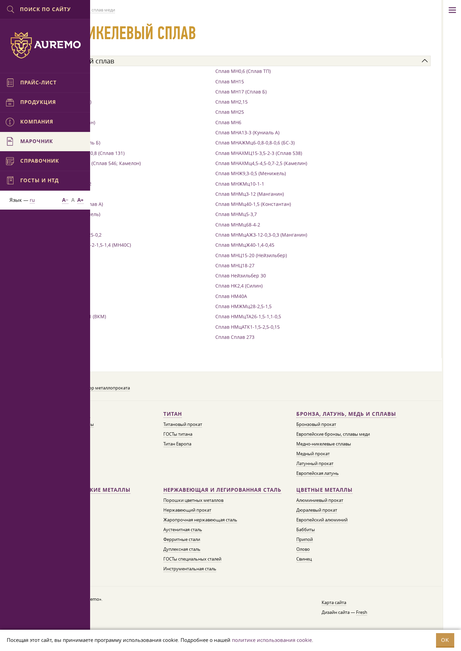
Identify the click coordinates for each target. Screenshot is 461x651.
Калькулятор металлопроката (98, 388)
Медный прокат (313, 454)
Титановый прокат (182, 424)
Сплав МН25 (229, 112)
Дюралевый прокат (316, 510)
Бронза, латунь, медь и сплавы (346, 413)
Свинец (304, 559)
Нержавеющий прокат (187, 510)
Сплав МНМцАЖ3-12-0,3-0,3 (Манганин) (261, 235)
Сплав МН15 (229, 81)
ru (32, 199)
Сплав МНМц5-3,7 (236, 214)
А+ (80, 200)
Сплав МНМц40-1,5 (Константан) (253, 204)
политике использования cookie (272, 639)
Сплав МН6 (228, 122)
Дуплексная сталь (181, 549)
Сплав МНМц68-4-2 (237, 224)
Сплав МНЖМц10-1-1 (239, 184)
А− (65, 200)
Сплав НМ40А (231, 296)
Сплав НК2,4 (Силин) (239, 285)
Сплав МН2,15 (231, 102)
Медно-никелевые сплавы (323, 444)
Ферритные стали (181, 539)
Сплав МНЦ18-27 (234, 265)
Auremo (45, 45)
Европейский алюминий (322, 520)
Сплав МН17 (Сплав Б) (241, 91)
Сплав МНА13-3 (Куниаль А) (247, 132)
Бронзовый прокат (316, 424)
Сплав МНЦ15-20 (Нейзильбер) (251, 255)
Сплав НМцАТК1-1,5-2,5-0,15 (247, 327)
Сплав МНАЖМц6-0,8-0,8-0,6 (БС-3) (255, 142)
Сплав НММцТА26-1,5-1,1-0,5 (248, 316)
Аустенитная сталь (182, 529)
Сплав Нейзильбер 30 (240, 275)
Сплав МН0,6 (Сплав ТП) (243, 71)
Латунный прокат (314, 463)
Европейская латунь (317, 473)
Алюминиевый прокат (319, 500)
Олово (303, 549)
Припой (304, 539)
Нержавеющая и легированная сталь (222, 489)
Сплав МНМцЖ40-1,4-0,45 (244, 245)
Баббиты (305, 529)
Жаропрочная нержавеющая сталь (200, 520)
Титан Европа (177, 444)
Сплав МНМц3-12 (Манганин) (249, 194)
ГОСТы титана (177, 434)
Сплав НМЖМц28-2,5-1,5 (243, 306)
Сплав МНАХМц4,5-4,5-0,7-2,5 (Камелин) (261, 163)
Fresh (361, 612)
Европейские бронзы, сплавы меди (333, 434)
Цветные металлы (324, 489)
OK (445, 640)
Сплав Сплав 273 (234, 337)
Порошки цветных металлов (193, 500)
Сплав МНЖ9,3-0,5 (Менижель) (250, 173)
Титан (172, 413)
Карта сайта (334, 602)
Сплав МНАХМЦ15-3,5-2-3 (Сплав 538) (258, 153)
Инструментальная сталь (189, 569)
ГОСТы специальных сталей (192, 559)
